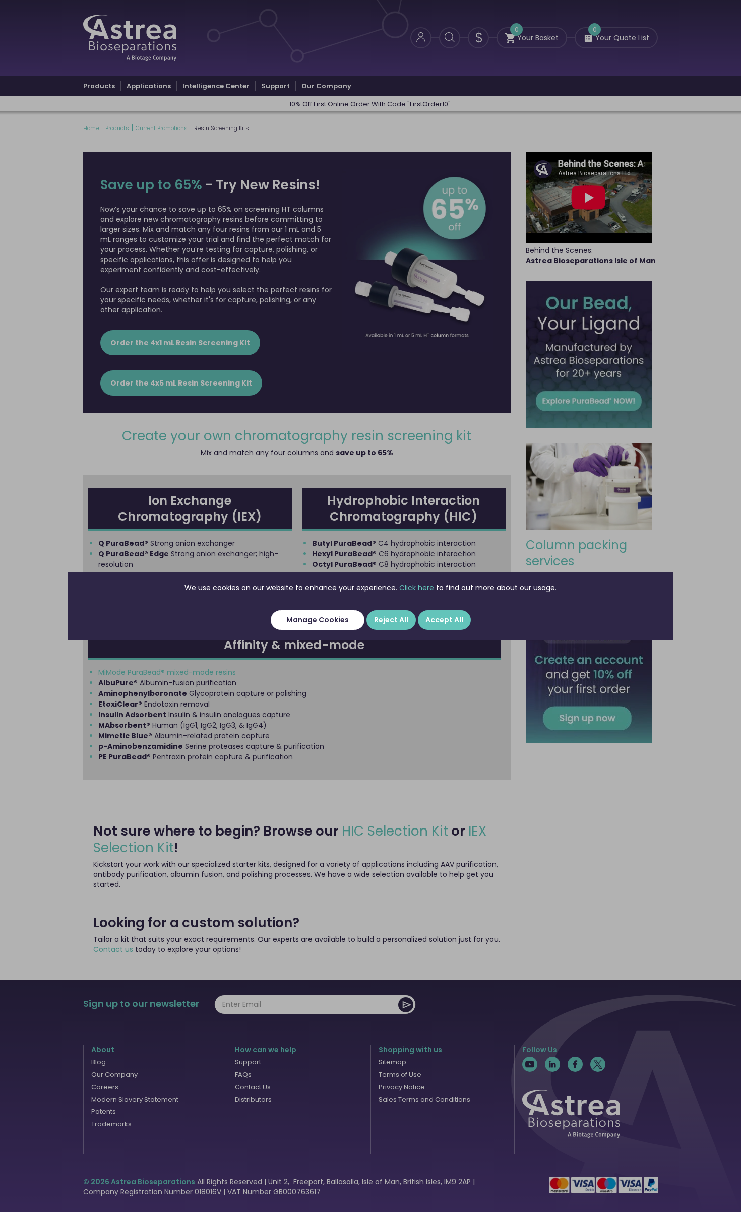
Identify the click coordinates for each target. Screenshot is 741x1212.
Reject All (391, 620)
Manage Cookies (317, 620)
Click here (416, 588)
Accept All (444, 620)
